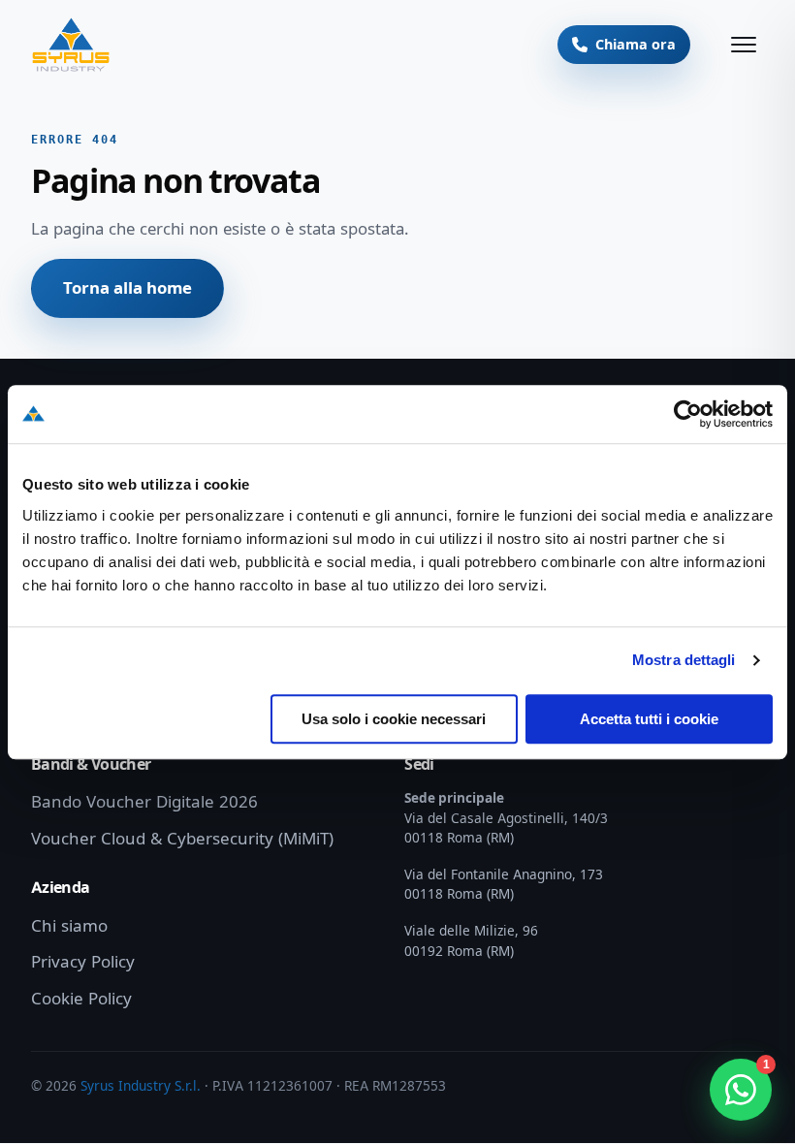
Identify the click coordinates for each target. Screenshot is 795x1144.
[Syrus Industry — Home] (71, 45)
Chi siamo (69, 926)
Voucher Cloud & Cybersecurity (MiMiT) (182, 838)
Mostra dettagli (684, 659)
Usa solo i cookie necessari (394, 719)
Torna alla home (127, 288)
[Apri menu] (743, 44)
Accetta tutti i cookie (649, 719)
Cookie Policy (81, 998)
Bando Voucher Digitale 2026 (144, 801)
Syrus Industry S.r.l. (140, 1086)
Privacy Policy (83, 961)
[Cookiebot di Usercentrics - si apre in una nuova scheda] (688, 414)
